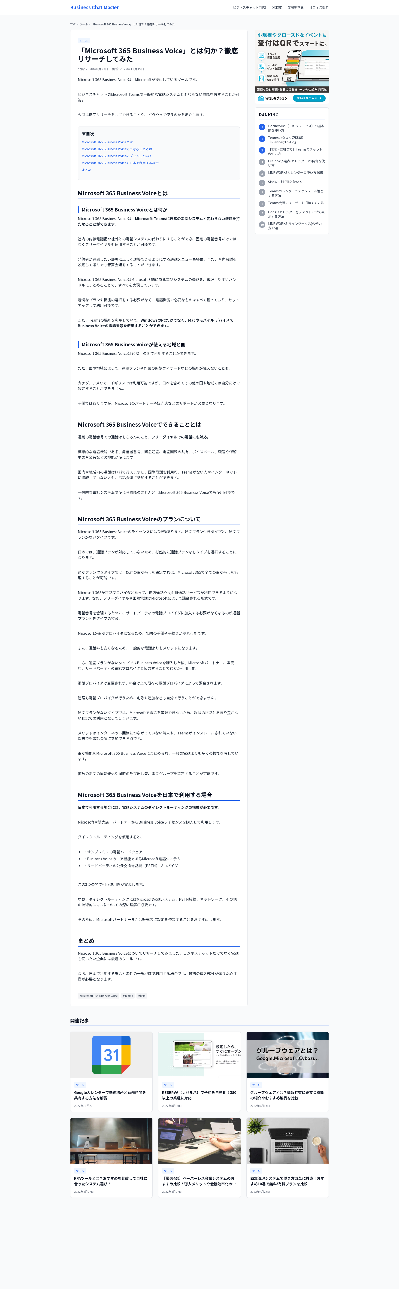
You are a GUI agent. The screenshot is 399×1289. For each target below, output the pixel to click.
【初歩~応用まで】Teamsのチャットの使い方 (295, 151)
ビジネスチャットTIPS (249, 7)
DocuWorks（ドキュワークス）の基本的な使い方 (296, 128)
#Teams (128, 996)
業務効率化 (296, 7)
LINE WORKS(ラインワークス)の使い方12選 (295, 225)
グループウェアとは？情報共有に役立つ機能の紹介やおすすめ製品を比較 (287, 1095)
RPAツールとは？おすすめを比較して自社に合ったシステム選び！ (110, 1180)
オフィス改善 (319, 7)
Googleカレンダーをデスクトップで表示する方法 (296, 214)
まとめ (86, 169)
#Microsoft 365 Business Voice (99, 996)
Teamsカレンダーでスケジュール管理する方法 (295, 193)
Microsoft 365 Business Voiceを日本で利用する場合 (120, 162)
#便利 (141, 996)
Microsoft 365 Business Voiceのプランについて (117, 156)
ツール (83, 24)
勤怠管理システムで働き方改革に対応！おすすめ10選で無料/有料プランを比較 (287, 1180)
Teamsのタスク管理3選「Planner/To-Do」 (285, 140)
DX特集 (277, 7)
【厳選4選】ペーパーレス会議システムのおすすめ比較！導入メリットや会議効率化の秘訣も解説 (199, 1183)
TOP (73, 24)
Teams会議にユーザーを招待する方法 (296, 203)
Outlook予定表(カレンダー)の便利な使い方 (296, 163)
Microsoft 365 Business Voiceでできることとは (117, 149)
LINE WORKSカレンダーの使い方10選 (295, 172)
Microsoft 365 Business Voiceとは (107, 142)
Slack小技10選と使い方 (285, 182)
